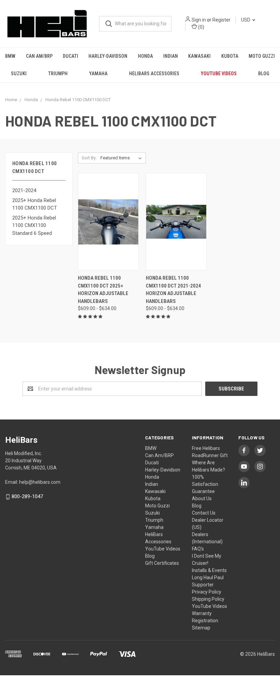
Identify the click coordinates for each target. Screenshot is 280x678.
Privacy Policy (206, 592)
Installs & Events (209, 570)
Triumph (58, 73)
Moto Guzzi (262, 56)
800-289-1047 (27, 496)
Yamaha (98, 73)
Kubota (229, 56)
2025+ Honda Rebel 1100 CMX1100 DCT (34, 204)
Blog (263, 73)
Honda (145, 56)
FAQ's (198, 548)
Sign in (199, 20)
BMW (10, 56)
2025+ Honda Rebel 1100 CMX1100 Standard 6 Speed (34, 225)
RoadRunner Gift (210, 455)
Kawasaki (199, 56)
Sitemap (201, 627)
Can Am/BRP (39, 56)
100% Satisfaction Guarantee (205, 484)
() (200, 27)
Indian (170, 56)
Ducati (70, 56)
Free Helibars (206, 448)
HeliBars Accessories (154, 73)
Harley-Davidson (107, 56)
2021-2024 (24, 190)
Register (221, 20)
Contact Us (203, 513)
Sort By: (89, 157)
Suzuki (19, 73)
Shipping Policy (208, 599)
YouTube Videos (219, 73)
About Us (202, 498)
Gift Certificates (162, 563)
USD (246, 20)
